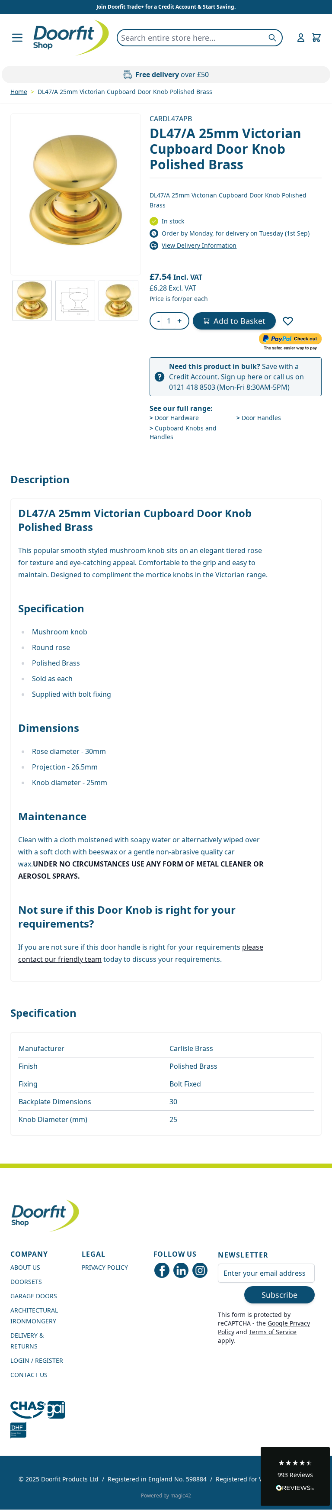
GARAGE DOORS (33, 1296)
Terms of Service (273, 1332)
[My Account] (301, 37)
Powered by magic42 (166, 1495)
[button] (295, 1476)
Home (18, 91)
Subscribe (279, 1295)
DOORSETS (26, 1281)
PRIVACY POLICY (105, 1267)
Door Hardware (174, 418)
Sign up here (241, 377)
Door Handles (258, 418)
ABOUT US (25, 1267)
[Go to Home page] (70, 37)
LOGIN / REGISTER (36, 1360)
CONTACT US (29, 1375)
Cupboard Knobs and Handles (183, 432)
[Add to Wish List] (288, 321)
